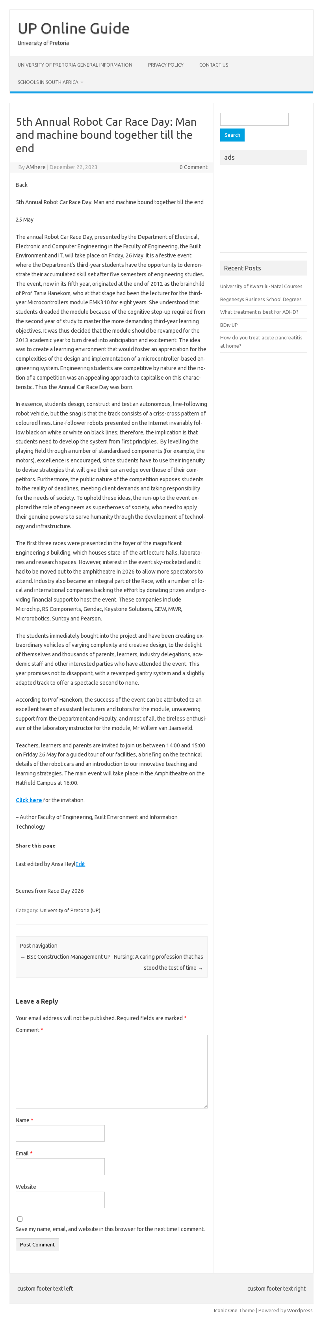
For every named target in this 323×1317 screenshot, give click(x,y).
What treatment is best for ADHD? (259, 312)
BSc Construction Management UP (65, 957)
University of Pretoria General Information (75, 64)
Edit (80, 864)
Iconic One (226, 1310)
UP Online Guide (74, 28)
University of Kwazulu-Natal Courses (261, 286)
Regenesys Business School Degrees (261, 299)
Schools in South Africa (48, 82)
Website (26, 1187)
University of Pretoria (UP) (70, 910)
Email (24, 1153)
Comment (29, 1030)
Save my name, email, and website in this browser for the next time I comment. (110, 1229)
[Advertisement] (263, 210)
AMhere (36, 167)
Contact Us (213, 64)
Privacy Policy (166, 64)
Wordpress (300, 1310)
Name (24, 1120)
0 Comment (194, 167)
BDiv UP (229, 325)
